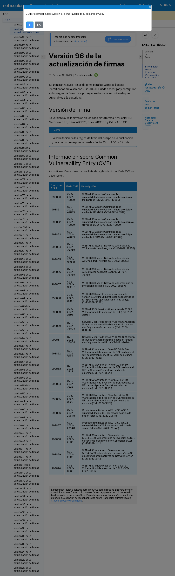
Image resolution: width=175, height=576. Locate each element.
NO (39, 24)
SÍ (30, 24)
